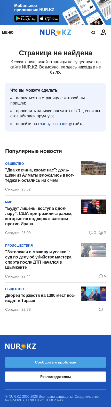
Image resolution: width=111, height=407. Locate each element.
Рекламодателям (55, 377)
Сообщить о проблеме (55, 362)
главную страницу (55, 124)
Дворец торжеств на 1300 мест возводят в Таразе (40, 298)
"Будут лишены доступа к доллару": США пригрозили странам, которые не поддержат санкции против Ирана (38, 216)
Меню (8, 32)
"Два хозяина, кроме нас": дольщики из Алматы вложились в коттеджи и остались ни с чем (39, 175)
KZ (93, 32)
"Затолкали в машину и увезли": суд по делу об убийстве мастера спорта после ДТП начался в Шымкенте (38, 260)
